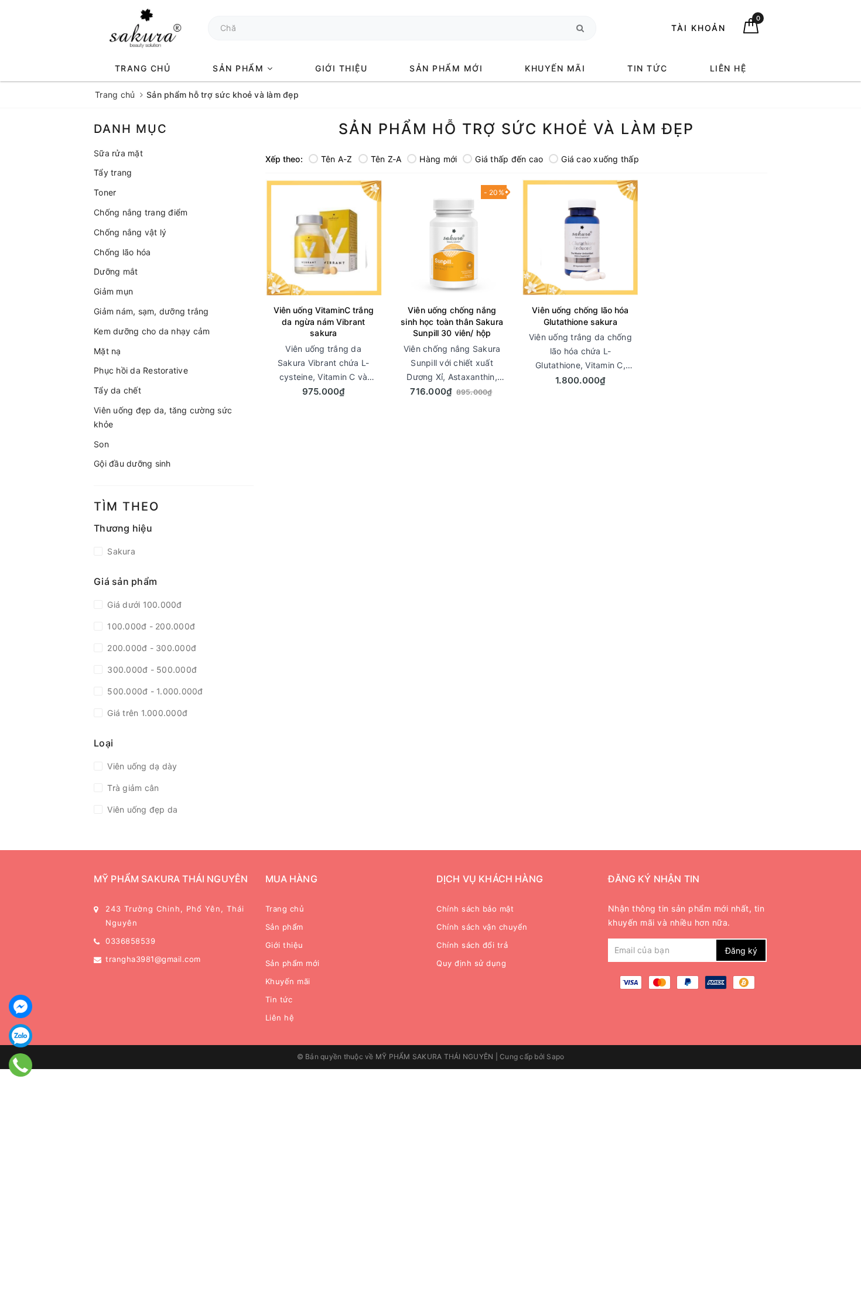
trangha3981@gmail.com (153, 959)
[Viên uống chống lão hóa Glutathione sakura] (580, 237)
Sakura (120, 551)
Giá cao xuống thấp (600, 159)
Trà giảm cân (132, 788)
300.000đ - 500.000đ (151, 669)
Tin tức (647, 68)
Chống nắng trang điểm (140, 212)
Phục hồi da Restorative (141, 370)
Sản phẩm (240, 68)
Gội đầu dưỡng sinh (132, 463)
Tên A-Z (337, 159)
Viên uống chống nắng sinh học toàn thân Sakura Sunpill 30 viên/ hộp (452, 321)
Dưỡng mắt (116, 271)
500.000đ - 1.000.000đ (154, 691)
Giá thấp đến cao (509, 159)
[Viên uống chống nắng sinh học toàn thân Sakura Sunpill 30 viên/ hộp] (452, 237)
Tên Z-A (386, 159)
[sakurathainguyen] (145, 28)
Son (101, 444)
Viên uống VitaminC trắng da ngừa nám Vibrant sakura (324, 321)
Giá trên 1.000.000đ (146, 713)
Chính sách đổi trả (472, 945)
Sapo (555, 1056)
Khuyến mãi (555, 68)
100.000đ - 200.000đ (150, 626)
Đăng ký (741, 950)
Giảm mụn (113, 291)
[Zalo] (20, 1035)
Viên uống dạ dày (141, 766)
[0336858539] (21, 1065)
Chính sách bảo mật (475, 908)
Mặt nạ (107, 351)
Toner (105, 192)
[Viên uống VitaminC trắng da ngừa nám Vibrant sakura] (323, 237)
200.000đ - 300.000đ (150, 648)
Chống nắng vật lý (130, 232)
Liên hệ (728, 68)
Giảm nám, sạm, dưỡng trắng (151, 311)
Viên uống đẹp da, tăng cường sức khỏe (163, 417)
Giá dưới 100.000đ (143, 604)
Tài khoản (698, 28)
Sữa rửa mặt (118, 153)
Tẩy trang (113, 172)
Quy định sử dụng (471, 963)
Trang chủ (143, 68)
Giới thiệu (341, 68)
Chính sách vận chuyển (482, 926)
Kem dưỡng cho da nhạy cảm (152, 331)
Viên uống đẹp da (141, 809)
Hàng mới (438, 159)
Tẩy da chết (117, 390)
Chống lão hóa (122, 252)
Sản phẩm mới (446, 68)
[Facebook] (20, 1006)
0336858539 (130, 941)
